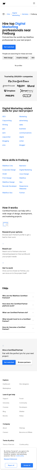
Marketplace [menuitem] (7, 388)
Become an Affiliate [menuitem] (25, 432)
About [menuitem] (5, 428)
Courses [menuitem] (5, 407)
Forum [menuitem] (21, 398)
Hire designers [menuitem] (24, 384)
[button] (18, 297)
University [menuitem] (6, 403)
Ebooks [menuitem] (5, 416)
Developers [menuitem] (23, 407)
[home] (4, 3)
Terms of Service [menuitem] (8, 444)
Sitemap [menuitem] (22, 428)
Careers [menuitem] (5, 432)
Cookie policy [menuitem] (24, 444)
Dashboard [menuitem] (6, 384)
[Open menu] (34, 3)
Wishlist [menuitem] (21, 411)
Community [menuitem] (23, 403)
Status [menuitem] (21, 416)
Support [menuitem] (5, 398)
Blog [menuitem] (4, 411)
